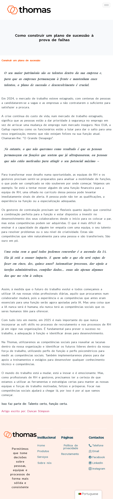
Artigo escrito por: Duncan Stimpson (25, 411)
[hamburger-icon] (106, 5)
